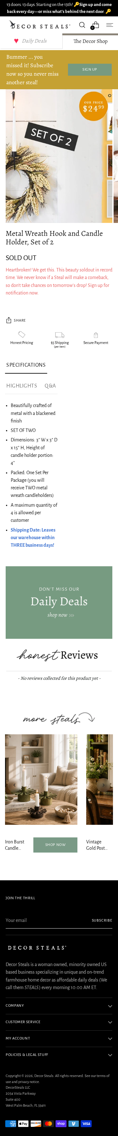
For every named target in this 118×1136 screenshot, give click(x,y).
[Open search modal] (82, 24)
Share (20, 320)
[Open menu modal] (109, 24)
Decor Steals (43, 1076)
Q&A (50, 386)
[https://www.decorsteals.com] (59, 602)
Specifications (26, 365)
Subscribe (102, 920)
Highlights (21, 386)
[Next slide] (103, 785)
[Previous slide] (14, 785)
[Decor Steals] (40, 25)
